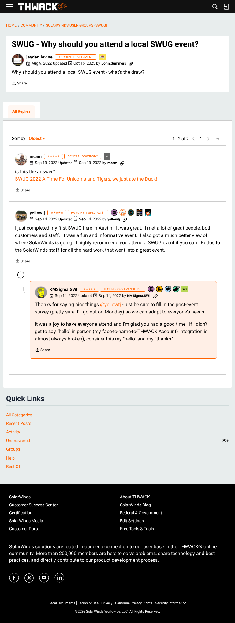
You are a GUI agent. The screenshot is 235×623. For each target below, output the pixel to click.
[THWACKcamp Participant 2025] (140, 213)
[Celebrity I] (185, 289)
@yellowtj (110, 304)
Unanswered (117, 440)
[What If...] (107, 157)
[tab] (21, 111)
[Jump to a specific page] (218, 139)
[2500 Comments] (168, 289)
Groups (13, 449)
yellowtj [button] (37, 212)
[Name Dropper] (114, 213)
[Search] (215, 6)
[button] (18, 60)
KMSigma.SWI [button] (63, 289)
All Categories (19, 414)
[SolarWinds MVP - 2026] (123, 213)
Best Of (13, 466)
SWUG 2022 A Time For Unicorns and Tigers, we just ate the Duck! (86, 179)
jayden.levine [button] (39, 56)
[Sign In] (226, 6)
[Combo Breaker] (159, 289)
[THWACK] (42, 7)
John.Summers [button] (113, 63)
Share (19, 84)
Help (10, 458)
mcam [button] (36, 156)
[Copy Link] (131, 63)
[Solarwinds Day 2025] (148, 213)
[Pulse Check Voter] (131, 213)
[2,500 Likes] (176, 289)
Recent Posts (18, 423)
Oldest (35, 139)
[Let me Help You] (102, 57)
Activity (13, 432)
